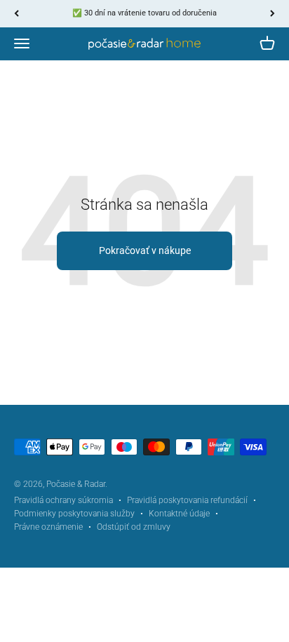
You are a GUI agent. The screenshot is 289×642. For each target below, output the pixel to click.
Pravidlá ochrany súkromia (63, 500)
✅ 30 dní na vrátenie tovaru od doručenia (144, 13)
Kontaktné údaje (179, 514)
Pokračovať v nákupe (145, 250)
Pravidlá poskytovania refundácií (187, 500)
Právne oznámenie (48, 527)
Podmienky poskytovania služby (74, 514)
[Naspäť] (16, 13)
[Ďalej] (272, 13)
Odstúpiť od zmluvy (133, 527)
